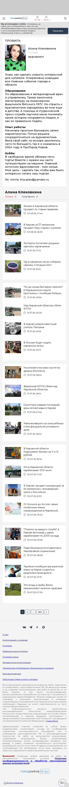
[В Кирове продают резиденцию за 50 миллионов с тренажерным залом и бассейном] (34, 492)
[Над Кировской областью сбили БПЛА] (34, 312)
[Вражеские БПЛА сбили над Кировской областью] (34, 392)
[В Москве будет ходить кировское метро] (34, 349)
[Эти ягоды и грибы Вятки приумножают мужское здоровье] (34, 591)
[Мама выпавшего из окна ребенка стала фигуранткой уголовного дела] (34, 430)
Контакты (7, 645)
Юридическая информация (17, 662)
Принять (58, 30)
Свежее (9, 196)
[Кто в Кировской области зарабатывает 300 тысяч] (34, 473)
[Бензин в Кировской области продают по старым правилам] (34, 212)
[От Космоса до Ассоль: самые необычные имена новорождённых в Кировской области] (34, 510)
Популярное (28, 196)
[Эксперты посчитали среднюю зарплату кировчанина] (34, 249)
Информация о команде (15, 640)
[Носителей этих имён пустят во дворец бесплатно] (34, 374)
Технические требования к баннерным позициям (28, 668)
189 (40, 612)
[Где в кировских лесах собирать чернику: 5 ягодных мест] (34, 268)
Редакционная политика (15, 651)
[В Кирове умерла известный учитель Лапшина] (34, 330)
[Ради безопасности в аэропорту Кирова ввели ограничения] (34, 554)
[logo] (34, 771)
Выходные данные (12, 673)
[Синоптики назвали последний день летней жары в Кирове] (34, 411)
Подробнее (52, 721)
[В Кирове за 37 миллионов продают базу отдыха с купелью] (34, 231)
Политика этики (10, 657)
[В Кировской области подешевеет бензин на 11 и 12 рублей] (34, 455)
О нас (5, 634)
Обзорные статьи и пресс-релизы (20, 679)
